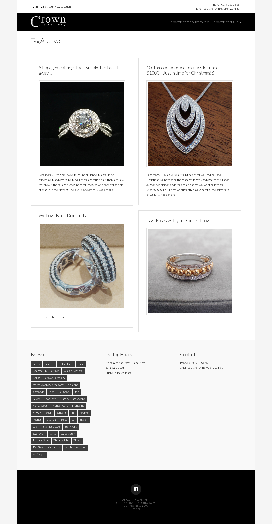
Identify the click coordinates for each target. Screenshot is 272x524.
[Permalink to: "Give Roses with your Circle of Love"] (190, 271)
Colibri (37, 377)
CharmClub (40, 370)
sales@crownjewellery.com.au (221, 8)
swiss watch (68, 433)
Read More (105, 189)
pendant (61, 412)
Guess (37, 398)
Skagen (84, 419)
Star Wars (71, 426)
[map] (136, 508)
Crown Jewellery (55, 377)
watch (68, 447)
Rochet (37, 419)
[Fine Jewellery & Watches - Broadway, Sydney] (48, 20)
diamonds (38, 391)
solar (36, 426)
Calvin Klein (66, 364)
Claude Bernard (73, 370)
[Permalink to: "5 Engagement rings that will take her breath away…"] (82, 124)
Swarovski (39, 433)
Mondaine (78, 405)
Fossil (52, 391)
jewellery (50, 398)
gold (77, 391)
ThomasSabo (61, 440)
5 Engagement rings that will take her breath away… (79, 70)
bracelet (49, 364)
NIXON (37, 412)
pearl (49, 412)
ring (72, 412)
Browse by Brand (227, 22)
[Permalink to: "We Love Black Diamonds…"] (82, 266)
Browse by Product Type (189, 22)
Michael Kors (60, 405)
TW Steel (38, 447)
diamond (73, 384)
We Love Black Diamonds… (64, 215)
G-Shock (65, 391)
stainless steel (51, 426)
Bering (36, 364)
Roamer (84, 412)
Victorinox (54, 447)
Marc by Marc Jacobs (72, 398)
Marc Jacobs (40, 405)
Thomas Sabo (41, 440)
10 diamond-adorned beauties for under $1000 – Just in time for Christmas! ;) (183, 70)
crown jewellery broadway (48, 384)
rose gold (51, 419)
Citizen (55, 370)
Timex (77, 440)
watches (81, 447)
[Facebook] (136, 489)
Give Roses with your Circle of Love (178, 220)
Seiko (64, 419)
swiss (52, 433)
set (73, 419)
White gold (39, 454)
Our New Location (60, 6)
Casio (80, 364)
